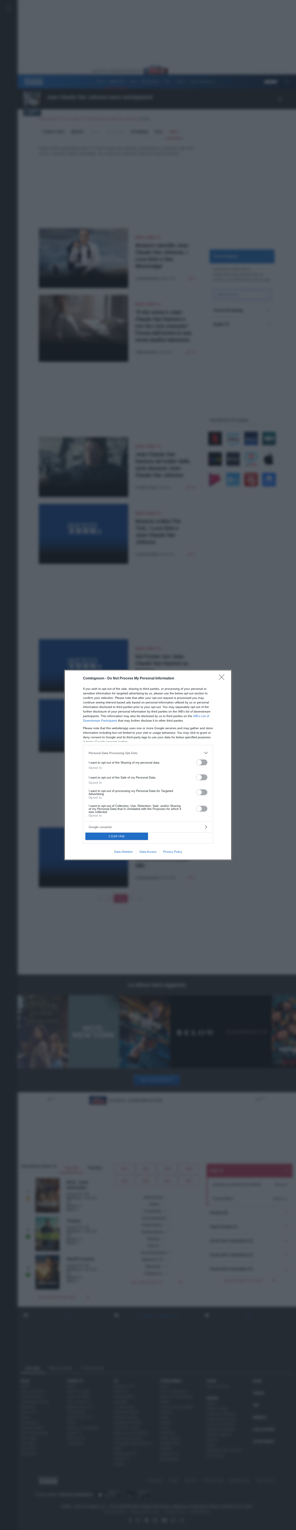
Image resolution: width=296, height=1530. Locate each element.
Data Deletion (123, 851)
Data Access (148, 851)
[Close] (223, 678)
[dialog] (148, 765)
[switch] (201, 762)
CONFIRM (117, 836)
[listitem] (148, 753)
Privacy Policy (172, 851)
